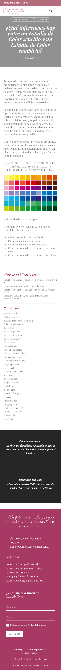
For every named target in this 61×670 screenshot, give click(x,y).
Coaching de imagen (13, 350)
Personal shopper (12, 393)
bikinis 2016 (9, 328)
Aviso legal (18, 649)
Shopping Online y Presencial (22, 576)
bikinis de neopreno (13, 335)
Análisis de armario (12, 317)
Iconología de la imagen (14, 361)
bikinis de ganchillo (12, 331)
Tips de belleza (10, 415)
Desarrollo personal (13, 357)
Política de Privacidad (37, 625)
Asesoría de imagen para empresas (25, 580)
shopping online (11, 401)
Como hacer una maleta (15, 353)
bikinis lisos (9, 342)
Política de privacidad (36, 649)
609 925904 (15, 542)
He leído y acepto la (28, 625)
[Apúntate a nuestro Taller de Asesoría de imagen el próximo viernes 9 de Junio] (30, 484)
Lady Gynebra (10, 368)
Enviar (14, 633)
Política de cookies (30, 653)
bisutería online (11, 346)
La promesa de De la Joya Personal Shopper (24, 286)
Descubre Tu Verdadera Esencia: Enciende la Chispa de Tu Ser (30, 281)
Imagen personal (11, 364)
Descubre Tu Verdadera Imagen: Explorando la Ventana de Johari (29, 291)
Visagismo (8, 419)
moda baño (9, 386)
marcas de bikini (11, 379)
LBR (47, 665)
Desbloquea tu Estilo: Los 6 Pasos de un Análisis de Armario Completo (26, 297)
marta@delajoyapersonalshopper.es (29, 546)
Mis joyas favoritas (12, 382)
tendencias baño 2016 (13, 408)
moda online (9, 390)
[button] (56, 10)
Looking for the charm (30, 19)
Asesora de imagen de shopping (18, 321)
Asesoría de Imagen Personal (22, 564)
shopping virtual (11, 404)
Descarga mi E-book (16, 2)
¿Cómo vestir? (10, 313)
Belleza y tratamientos (14, 324)
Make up (8, 375)
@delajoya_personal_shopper (25, 538)
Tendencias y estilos (13, 411)
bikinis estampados (12, 339)
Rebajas (7, 397)
